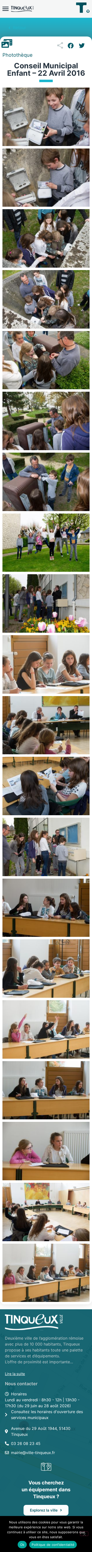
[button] (70, 46)
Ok (22, 1545)
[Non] (84, 1534)
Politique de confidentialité (53, 1545)
